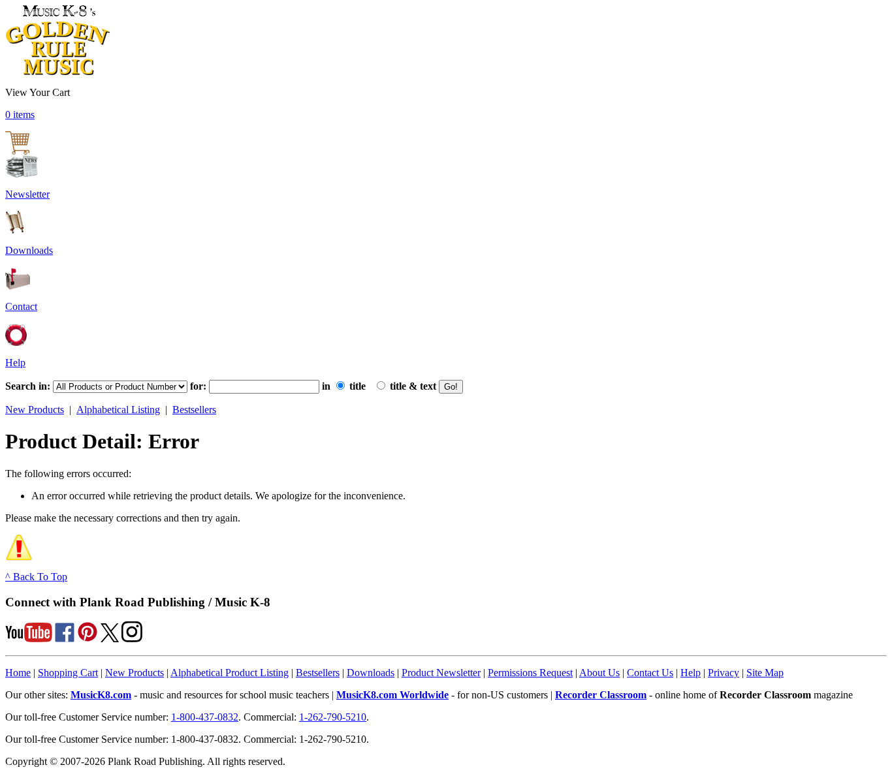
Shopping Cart (68, 672)
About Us (599, 672)
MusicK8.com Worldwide (392, 694)
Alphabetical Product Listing (229, 672)
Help (15, 362)
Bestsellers (194, 409)
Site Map (765, 672)
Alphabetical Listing (118, 409)
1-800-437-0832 (204, 717)
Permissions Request (530, 672)
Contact (21, 306)
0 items (20, 114)
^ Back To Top (36, 576)
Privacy (723, 672)
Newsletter (27, 194)
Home (18, 672)
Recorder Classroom (600, 694)
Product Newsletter (441, 672)
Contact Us (650, 672)
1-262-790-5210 (332, 717)
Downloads (29, 250)
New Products (34, 409)
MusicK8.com (101, 694)
